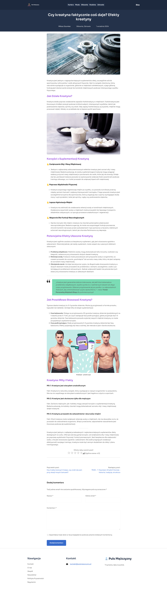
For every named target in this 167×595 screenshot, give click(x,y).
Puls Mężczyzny (35, 4)
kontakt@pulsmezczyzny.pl (80, 564)
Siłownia (79, 26)
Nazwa (50, 496)
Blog (138, 5)
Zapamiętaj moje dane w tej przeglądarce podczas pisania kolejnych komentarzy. (80, 535)
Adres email (90, 496)
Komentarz (52, 508)
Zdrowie (87, 26)
